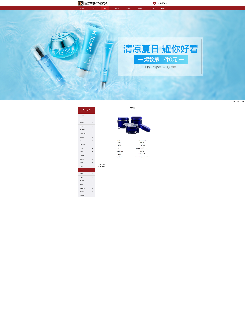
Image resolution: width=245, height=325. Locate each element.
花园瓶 (81, 162)
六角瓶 (81, 148)
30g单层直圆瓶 (83, 133)
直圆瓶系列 (82, 191)
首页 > (234, 101)
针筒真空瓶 (82, 188)
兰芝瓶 (81, 166)
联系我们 (163, 8)
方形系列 (82, 115)
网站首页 (82, 8)
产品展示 (105, 8)
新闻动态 (117, 8)
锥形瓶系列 (82, 195)
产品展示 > (238, 101)
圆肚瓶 (81, 184)
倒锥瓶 (81, 151)
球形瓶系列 (82, 129)
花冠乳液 (82, 159)
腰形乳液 (82, 180)
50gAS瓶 (82, 137)
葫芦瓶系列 (82, 126)
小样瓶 (81, 177)
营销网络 (140, 8)
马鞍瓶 (81, 173)
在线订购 (152, 8)
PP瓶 (81, 140)
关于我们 (93, 8)
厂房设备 (128, 8)
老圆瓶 (242, 101)
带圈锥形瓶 (82, 144)
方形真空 (82, 155)
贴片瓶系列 (82, 122)
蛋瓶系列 (82, 119)
